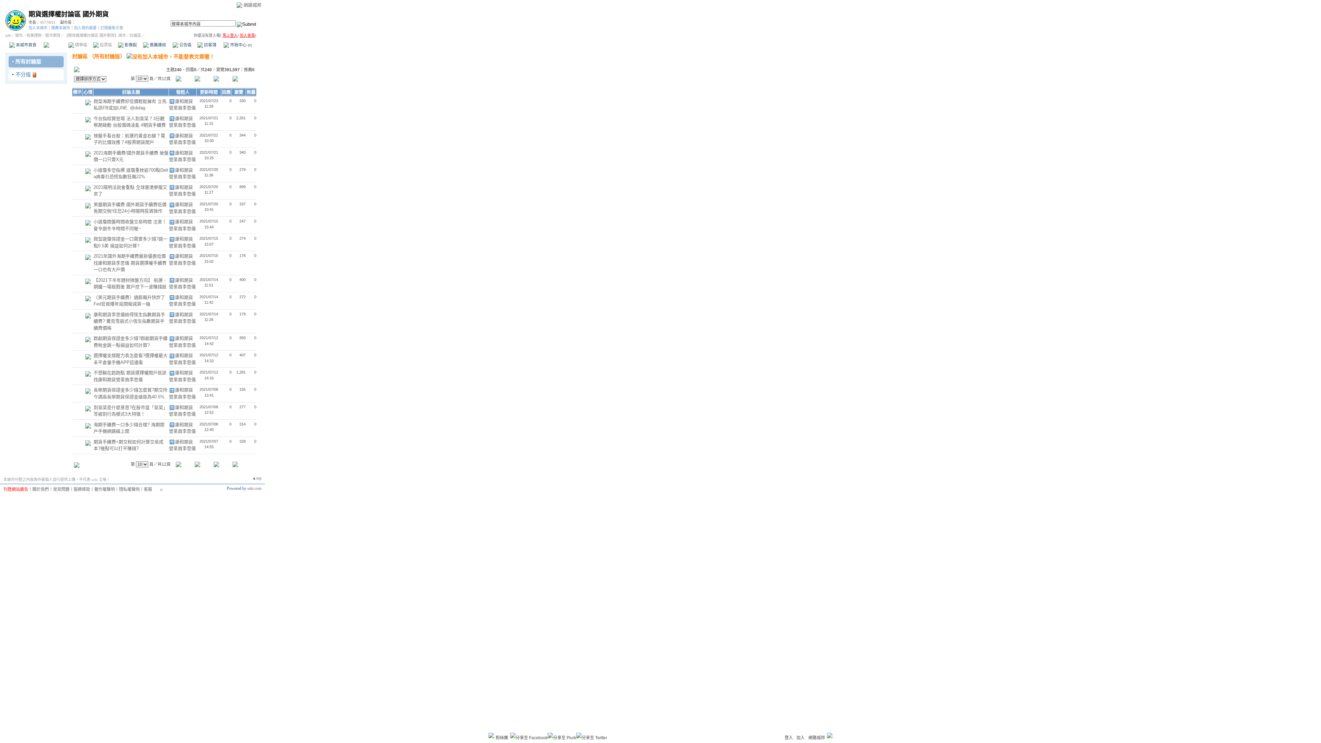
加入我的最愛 (85, 28)
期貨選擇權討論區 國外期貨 (69, 14)
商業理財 (34, 35)
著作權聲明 (104, 489)
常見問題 (61, 489)
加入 (800, 737)
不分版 (23, 74)
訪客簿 (209, 45)
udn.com (254, 488)
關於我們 (40, 489)
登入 (789, 737)
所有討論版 (28, 61)
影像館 (130, 45)
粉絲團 (502, 737)
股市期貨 (53, 35)
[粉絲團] (491, 735)
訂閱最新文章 (111, 28)
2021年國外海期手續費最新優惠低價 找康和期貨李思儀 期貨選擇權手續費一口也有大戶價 (130, 263)
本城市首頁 (25, 45)
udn (8, 35)
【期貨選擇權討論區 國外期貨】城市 (95, 35)
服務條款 (82, 489)
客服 (148, 489)
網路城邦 (252, 5)
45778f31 (47, 22)
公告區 (185, 45)
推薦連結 (157, 45)
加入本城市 (38, 28)
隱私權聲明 (129, 489)
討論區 (56, 45)
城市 (19, 35)
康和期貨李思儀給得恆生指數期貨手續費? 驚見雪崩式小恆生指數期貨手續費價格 (129, 321)
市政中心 (240, 45)
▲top (256, 478)
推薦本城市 (60, 28)
